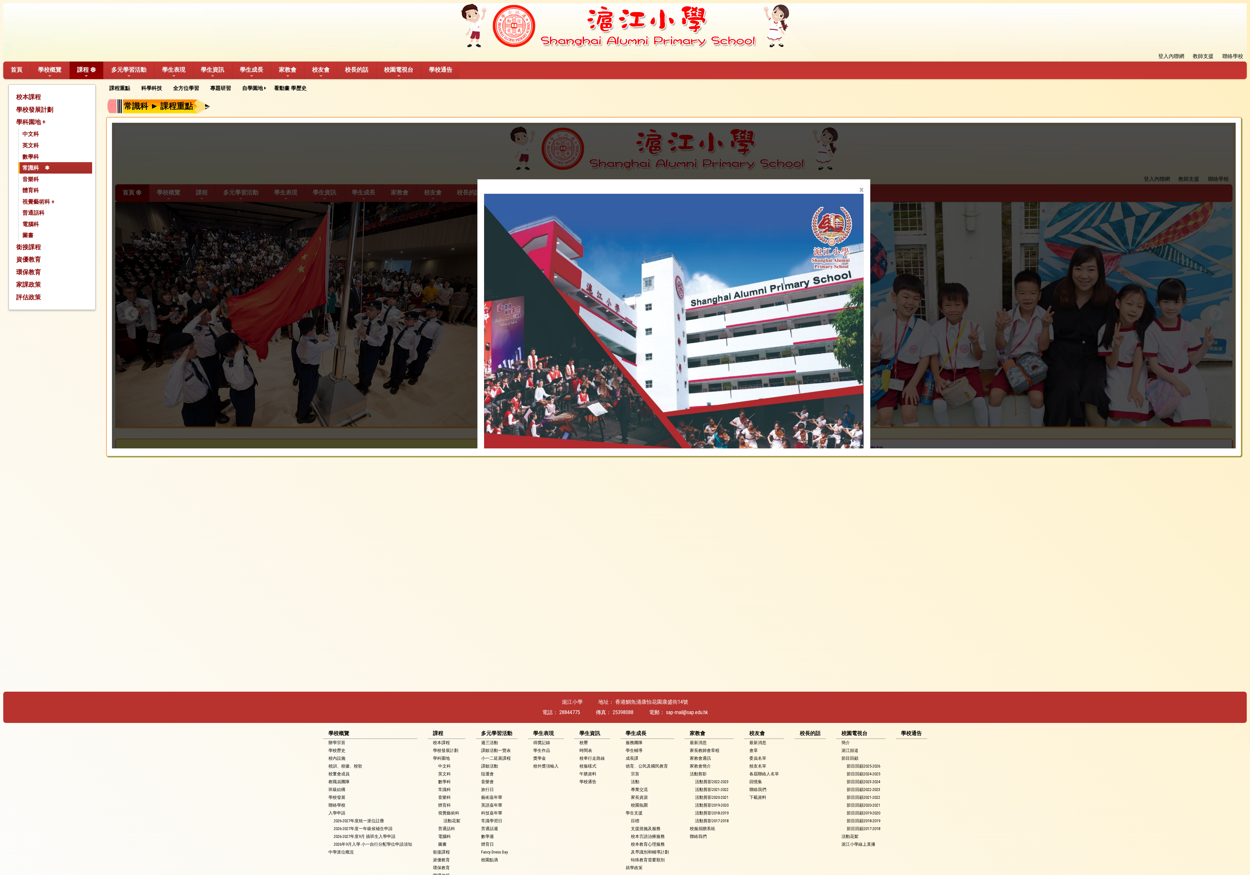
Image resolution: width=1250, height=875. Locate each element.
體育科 (30, 190)
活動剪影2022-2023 (712, 781)
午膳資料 (587, 773)
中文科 (30, 134)
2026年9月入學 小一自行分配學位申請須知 (373, 844)
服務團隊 (634, 742)
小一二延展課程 (496, 758)
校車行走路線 (592, 758)
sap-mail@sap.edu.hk (687, 712)
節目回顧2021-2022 (863, 797)
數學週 (487, 836)
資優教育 (28, 259)
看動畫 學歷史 (290, 88)
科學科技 (151, 88)
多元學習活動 (128, 69)
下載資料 (757, 797)
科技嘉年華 (491, 813)
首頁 (16, 69)
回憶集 (755, 781)
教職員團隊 (339, 781)
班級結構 (336, 789)
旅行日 (487, 789)
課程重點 (119, 88)
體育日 (487, 844)
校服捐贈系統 (702, 828)
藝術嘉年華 (491, 797)
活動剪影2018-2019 (712, 813)
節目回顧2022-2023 (863, 789)
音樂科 (30, 179)
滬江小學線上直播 (858, 844)
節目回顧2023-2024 (863, 781)
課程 (83, 69)
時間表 (585, 750)
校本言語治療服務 (648, 836)
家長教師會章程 (704, 750)
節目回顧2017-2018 (863, 828)
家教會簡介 (700, 766)
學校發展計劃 (34, 109)
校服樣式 (587, 766)
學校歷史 (336, 750)
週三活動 (489, 742)
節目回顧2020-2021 (863, 805)
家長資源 (639, 797)
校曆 (583, 742)
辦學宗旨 (336, 742)
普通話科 (33, 212)
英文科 (30, 145)
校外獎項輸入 (546, 766)
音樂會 (487, 781)
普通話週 (489, 828)
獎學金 (539, 758)
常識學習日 (491, 820)
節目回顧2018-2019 (863, 820)
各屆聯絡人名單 (764, 773)
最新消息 (698, 742)
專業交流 (639, 789)
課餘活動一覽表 (496, 750)
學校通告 (440, 69)
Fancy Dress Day (494, 852)
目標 (635, 820)
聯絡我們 (698, 836)
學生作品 (541, 750)
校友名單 (757, 766)
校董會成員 (339, 773)
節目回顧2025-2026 (863, 766)
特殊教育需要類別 (648, 859)
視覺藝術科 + (38, 201)
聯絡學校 (336, 805)
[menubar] (210, 88)
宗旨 (635, 773)
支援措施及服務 (645, 828)
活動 (635, 781)
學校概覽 (50, 69)
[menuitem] (122, 88)
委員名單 (757, 758)
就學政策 (634, 867)
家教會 (288, 69)
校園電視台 (398, 69)
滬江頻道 (849, 750)
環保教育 (28, 272)
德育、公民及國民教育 (647, 766)
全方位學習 (186, 88)
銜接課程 (28, 247)
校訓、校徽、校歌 (345, 766)
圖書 (28, 235)
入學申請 (336, 813)
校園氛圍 (639, 805)
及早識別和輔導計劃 (650, 852)
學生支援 (634, 813)
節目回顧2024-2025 (863, 773)
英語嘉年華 (491, 805)
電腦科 (30, 224)
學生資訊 (212, 69)
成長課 (632, 758)
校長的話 (356, 69)
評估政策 (28, 297)
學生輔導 (634, 750)
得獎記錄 (541, 742)
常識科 (30, 167)
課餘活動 (489, 766)
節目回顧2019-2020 (863, 813)
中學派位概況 (341, 852)
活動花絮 (451, 820)
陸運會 (487, 773)
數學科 (30, 156)
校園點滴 (489, 859)
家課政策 (28, 284)
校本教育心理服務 (648, 844)
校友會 (321, 69)
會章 (753, 750)
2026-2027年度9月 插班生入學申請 (365, 836)
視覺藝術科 (448, 813)
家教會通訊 (700, 758)
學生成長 (251, 69)
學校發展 (336, 797)
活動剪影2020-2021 (712, 797)
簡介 (845, 742)
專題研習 (220, 88)
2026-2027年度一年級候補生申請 (363, 828)
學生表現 (174, 69)
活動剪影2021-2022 (712, 789)
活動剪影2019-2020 (712, 805)
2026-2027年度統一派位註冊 (359, 820)
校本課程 (28, 97)
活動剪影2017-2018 (712, 820)
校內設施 (336, 758)
